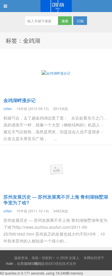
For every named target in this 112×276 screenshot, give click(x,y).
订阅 (80, 20)
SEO (51, 263)
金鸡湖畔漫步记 (19, 100)
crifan (7, 108)
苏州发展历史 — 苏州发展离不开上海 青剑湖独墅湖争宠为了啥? (55, 199)
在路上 (56, 6)
